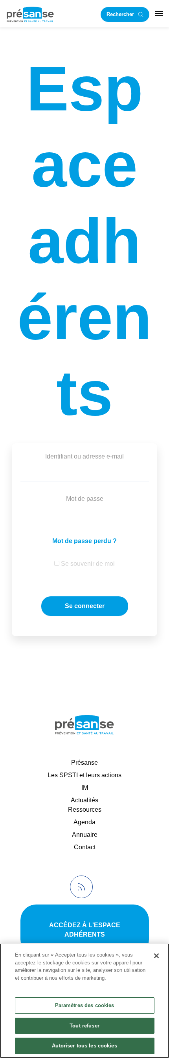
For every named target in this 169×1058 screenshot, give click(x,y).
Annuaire (84, 834)
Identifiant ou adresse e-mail (84, 456)
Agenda (84, 822)
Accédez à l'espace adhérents (84, 930)
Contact (85, 847)
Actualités (84, 800)
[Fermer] (156, 955)
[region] (84, 1000)
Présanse (84, 762)
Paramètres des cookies (84, 1005)
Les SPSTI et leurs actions (84, 775)
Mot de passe (84, 498)
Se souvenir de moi (87, 563)
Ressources (84, 809)
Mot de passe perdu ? (84, 541)
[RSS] (81, 887)
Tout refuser (84, 1026)
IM (84, 787)
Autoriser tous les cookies (84, 1046)
